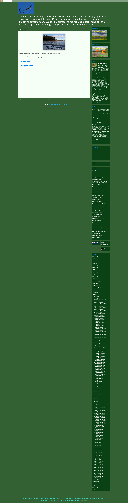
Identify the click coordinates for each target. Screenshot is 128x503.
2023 (94, 261)
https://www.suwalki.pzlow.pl (98, 212)
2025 (94, 258)
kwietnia (96, 296)
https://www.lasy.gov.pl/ (96, 237)
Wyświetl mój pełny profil (97, 102)
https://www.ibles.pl (96, 233)
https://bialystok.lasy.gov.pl (97, 235)
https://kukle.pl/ (95, 190)
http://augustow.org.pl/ (96, 210)
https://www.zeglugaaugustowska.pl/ (99, 226)
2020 (94, 267)
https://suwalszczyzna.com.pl (98, 218)
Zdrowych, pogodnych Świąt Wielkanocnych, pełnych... (100, 300)
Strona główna (54, 100)
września (96, 287)
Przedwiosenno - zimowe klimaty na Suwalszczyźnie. (100, 396)
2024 (94, 260)
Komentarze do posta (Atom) (58, 104)
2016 (94, 274)
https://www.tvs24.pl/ (96, 184)
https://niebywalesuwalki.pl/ (97, 195)
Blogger (83, 500)
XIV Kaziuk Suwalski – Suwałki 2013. (98, 430)
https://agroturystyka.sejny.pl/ (98, 177)
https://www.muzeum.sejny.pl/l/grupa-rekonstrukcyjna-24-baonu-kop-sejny (99, 182)
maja (95, 294)
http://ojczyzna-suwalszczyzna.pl (98, 207)
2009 (94, 489)
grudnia (96, 281)
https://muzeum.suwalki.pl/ (97, 201)
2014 (94, 278)
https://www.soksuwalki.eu (97, 199)
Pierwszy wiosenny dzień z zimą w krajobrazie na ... (99, 348)
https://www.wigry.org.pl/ (97, 172)
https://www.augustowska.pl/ (98, 229)
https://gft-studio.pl (96, 193)
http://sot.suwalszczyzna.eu (97, 214)
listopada (96, 283)
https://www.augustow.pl (97, 222)
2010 (94, 487)
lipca (95, 290)
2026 (94, 256)
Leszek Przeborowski (104, 63)
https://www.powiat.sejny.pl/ (97, 175)
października (97, 285)
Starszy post (84, 100)
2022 (94, 263)
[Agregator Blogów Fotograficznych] (105, 244)
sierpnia (96, 289)
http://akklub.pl (95, 205)
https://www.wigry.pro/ (96, 197)
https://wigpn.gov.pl (96, 170)
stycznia (96, 481)
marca (95, 298)
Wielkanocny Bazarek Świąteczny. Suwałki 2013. (100, 307)
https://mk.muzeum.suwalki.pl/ (98, 203)
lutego (95, 479)
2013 (94, 280)
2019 (94, 269)
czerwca (96, 292)
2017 (94, 272)
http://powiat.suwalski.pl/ (97, 224)
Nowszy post (24, 100)
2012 (94, 483)
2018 (94, 271)
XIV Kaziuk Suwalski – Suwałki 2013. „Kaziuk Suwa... (99, 426)
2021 (94, 265)
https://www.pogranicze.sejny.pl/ (98, 186)
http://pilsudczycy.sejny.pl (97, 179)
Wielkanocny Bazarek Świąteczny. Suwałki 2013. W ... (100, 303)
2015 (94, 276)
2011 (94, 485)
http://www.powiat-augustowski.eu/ (99, 231)
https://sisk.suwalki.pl (96, 220)
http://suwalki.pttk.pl (96, 216)
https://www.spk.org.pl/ (96, 188)
